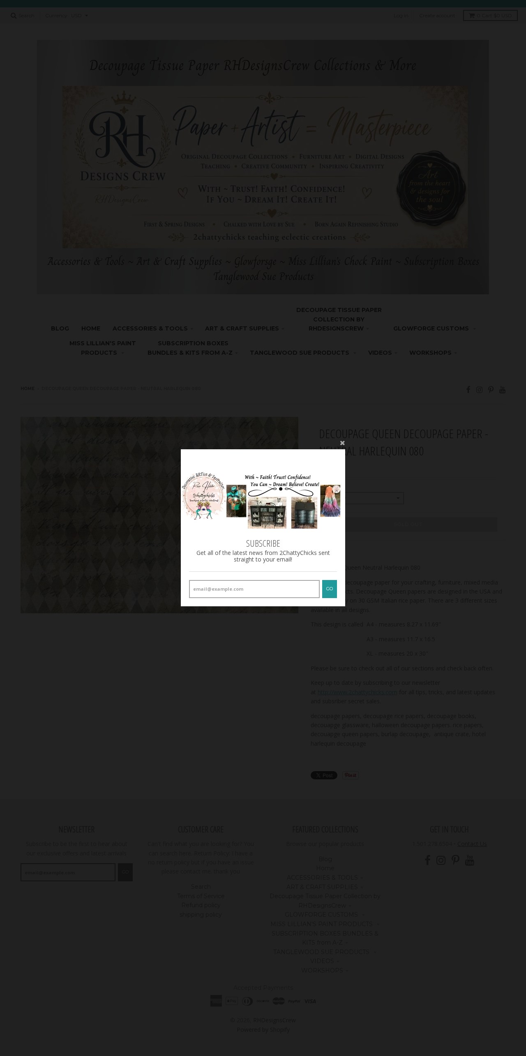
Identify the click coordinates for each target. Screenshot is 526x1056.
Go (329, 589)
